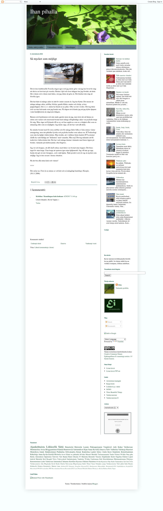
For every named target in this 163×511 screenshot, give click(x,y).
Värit (118, 464)
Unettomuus (95, 459)
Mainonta (85, 457)
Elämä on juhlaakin (72, 454)
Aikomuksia (39, 457)
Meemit (88, 454)
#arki (126, 464)
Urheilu (62, 464)
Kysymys (79, 461)
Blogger (95, 484)
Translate (120, 341)
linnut (41, 451)
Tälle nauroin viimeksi (123, 75)
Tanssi (93, 464)
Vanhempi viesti (91, 243)
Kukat (120, 447)
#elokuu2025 (64, 466)
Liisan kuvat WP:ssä (113, 371)
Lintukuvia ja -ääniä (113, 386)
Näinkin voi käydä (122, 92)
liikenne (75, 457)
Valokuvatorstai (111, 395)
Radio (113, 462)
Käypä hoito (110, 384)
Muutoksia (34, 451)
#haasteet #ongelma (75, 466)
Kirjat (78, 451)
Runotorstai (68, 449)
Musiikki (94, 454)
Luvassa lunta (120, 144)
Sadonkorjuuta (72, 459)
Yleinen (117, 454)
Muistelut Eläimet (87, 468)
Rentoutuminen (35, 461)
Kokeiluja (34, 454)
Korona (62, 468)
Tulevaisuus (69, 464)
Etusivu (63, 243)
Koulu (58, 464)
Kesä (109, 451)
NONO (108, 389)
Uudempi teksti (36, 243)
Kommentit (111, 326)
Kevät (53, 464)
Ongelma (119, 457)
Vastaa (38, 203)
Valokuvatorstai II (112, 398)
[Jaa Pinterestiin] (55, 182)
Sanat (90, 449)
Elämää (60, 449)
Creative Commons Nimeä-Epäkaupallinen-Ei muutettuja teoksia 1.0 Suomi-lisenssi (118, 356)
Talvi (108, 449)
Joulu (104, 451)
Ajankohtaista (37, 446)
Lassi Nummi (78, 468)
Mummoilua (35, 449)
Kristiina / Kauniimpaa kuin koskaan (49, 196)
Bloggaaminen (51, 449)
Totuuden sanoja (101, 464)
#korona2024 (85, 466)
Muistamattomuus (120, 459)
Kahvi (84, 464)
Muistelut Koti (41, 459)
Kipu (86, 449)
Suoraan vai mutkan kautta (123, 60)
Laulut (93, 451)
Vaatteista (80, 459)
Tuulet (112, 454)
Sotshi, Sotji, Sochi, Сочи (123, 128)
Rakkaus (105, 468)
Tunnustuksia (119, 462)
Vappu (114, 468)
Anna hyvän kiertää (46, 454)
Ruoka (32, 457)
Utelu (131, 462)
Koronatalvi (47, 466)
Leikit (43, 461)
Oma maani (120, 194)
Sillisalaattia (70, 451)
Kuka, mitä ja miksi (36, 47)
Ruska (110, 468)
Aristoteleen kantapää (113, 381)
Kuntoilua (86, 451)
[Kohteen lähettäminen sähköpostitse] (46, 182)
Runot (70, 457)
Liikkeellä (51, 446)
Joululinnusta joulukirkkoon (121, 212)
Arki (115, 447)
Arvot (63, 454)
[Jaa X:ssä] (50, 182)
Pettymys (130, 459)
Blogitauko (47, 464)
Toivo (55, 459)
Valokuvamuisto (35, 464)
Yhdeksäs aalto (121, 161)
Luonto (86, 447)
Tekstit (109, 322)
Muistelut (78, 447)
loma (58, 466)
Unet (127, 462)
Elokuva (40, 466)
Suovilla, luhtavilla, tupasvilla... (122, 110)
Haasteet (129, 449)
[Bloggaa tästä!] (48, 182)
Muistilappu (70, 47)
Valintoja (122, 449)
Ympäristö (107, 447)
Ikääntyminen (50, 451)
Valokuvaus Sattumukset (53, 461)
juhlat (122, 464)
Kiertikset (72, 461)
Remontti (92, 457)
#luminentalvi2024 (111, 466)
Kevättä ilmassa (99, 449)
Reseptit (49, 459)
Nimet (89, 464)
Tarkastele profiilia (122, 288)
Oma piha (129, 454)
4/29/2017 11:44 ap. (70, 196)
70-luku (87, 459)
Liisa (120, 285)
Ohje (109, 462)
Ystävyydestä (61, 459)
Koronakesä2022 (69, 468)
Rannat (65, 457)
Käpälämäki (106, 457)
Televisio (55, 457)
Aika (42, 464)
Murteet (54, 466)
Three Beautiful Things (114, 392)
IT (80, 457)
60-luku (82, 454)
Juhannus (66, 461)
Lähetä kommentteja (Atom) (44, 247)
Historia (57, 454)
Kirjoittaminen (127, 451)
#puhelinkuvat (121, 466)
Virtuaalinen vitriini (54, 47)
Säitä (60, 446)
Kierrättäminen (108, 459)
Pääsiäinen (92, 461)
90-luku (98, 462)
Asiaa (42, 449)
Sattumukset (78, 449)
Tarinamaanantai (103, 454)
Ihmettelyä (69, 447)
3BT (50, 468)
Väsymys (98, 457)
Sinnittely (116, 451)
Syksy (99, 451)
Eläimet (125, 457)
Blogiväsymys (77, 464)
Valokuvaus (128, 447)
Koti (100, 459)
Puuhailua (60, 451)
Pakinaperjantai (96, 447)
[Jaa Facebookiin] (52, 182)
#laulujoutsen (93, 466)
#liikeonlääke (101, 466)
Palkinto (85, 461)
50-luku (123, 454)
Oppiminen (48, 457)
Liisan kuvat (110, 368)
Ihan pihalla (43, 11)
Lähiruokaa (120, 177)
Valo (60, 457)
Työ (125, 462)
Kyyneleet (104, 462)
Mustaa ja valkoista (97, 468)
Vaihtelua (114, 449)
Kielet (113, 457)
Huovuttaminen (56, 468)
